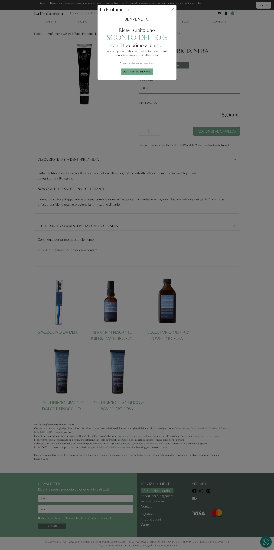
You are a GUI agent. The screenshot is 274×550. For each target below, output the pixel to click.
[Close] (172, 9)
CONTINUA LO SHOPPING (137, 71)
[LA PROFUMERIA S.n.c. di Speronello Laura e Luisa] (114, 8)
